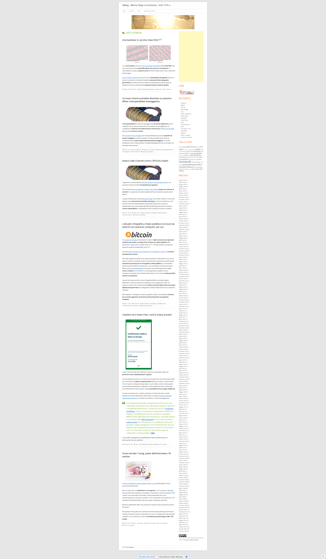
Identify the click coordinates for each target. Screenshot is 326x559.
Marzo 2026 (182, 191)
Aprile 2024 (182, 240)
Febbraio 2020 (183, 347)
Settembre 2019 (183, 358)
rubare (151, 444)
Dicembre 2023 (183, 248)
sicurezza (137, 151)
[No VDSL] (186, 92)
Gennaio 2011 (183, 437)
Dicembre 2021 (183, 300)
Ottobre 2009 (182, 460)
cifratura (148, 213)
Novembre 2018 (183, 379)
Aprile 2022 (182, 291)
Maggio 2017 (182, 407)
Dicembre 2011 (183, 430)
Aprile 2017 (182, 409)
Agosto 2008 (182, 488)
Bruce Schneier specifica (130, 78)
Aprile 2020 (182, 343)
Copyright (135, 149)
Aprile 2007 (182, 522)
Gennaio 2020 (183, 349)
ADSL (180, 147)
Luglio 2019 (182, 362)
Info (139, 11)
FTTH (190, 153)
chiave (140, 89)
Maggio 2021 (182, 315)
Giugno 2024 (182, 236)
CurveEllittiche (159, 303)
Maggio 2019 (182, 366)
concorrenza (151, 149)
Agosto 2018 (182, 385)
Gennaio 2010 (183, 454)
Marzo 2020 (182, 345)
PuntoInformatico (192, 159)
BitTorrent (191, 147)
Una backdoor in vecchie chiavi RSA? (140, 39)
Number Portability (195, 157)
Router (199, 162)
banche (143, 303)
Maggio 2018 (182, 392)
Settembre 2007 (183, 512)
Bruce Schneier (148, 199)
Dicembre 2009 (183, 456)
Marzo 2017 (182, 411)
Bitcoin (133, 245)
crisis (182, 111)
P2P (135, 303)
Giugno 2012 (182, 424)
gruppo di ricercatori (131, 240)
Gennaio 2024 (183, 246)
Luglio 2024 (182, 233)
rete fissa (194, 162)
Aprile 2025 (182, 214)
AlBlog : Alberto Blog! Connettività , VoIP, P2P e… (147, 5)
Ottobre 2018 (182, 381)
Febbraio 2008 (183, 501)
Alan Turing (152, 483)
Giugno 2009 (182, 467)
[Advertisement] (191, 56)
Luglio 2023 (182, 259)
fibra (186, 154)
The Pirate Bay (198, 167)
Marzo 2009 (182, 473)
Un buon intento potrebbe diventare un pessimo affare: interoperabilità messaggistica (147, 100)
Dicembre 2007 (183, 505)
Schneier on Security (186, 137)
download (196, 151)
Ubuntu (187, 169)
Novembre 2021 (183, 302)
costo (197, 149)
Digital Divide (189, 151)
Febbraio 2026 (183, 193)
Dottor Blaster (185, 116)
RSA (161, 89)
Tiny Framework (130, 547)
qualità (199, 159)
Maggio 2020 (182, 340)
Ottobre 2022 (182, 278)
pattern (158, 89)
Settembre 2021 (183, 306)
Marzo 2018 (182, 396)
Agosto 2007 (182, 514)
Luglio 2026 (182, 182)
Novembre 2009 (183, 458)
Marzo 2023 (182, 268)
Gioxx (182, 122)
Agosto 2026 (182, 180)
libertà (171, 149)
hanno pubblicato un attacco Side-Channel (145, 189)
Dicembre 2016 (183, 413)
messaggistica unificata (128, 151)
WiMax (181, 171)
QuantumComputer (127, 215)
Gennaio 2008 (183, 503)
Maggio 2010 (182, 445)
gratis (199, 153)
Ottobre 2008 (182, 484)
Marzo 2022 (182, 293)
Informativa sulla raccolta (146, 557)
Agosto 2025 (182, 206)
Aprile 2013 (182, 420)
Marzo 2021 (182, 319)
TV (184, 169)
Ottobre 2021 (182, 304)
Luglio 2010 (182, 443)
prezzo (185, 159)
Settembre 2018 (183, 383)
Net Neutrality (196, 155)
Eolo (202, 151)
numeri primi (131, 422)
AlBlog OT (183, 103)
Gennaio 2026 (183, 195)
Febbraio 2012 (183, 428)
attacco (146, 149)
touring (162, 523)
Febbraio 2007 (183, 527)
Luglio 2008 (182, 490)
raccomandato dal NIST (160, 182)
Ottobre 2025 (182, 201)
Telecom (190, 167)
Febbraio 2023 (183, 270)
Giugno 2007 (182, 518)
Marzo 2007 (182, 524)
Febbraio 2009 (183, 475)
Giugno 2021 (182, 313)
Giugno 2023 (182, 261)
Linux (186, 155)
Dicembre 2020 (183, 326)
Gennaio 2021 (183, 323)
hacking (151, 89)
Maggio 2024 (182, 238)
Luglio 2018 (182, 388)
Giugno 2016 (182, 415)
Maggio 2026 (182, 186)
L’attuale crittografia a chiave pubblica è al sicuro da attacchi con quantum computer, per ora (148, 225)
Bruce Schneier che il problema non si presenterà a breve (147, 252)
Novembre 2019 (183, 353)
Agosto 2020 (182, 334)
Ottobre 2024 (182, 227)
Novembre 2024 (183, 225)
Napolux (183, 133)
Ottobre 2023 (182, 253)
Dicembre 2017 (183, 402)
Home (123, 11)
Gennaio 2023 (183, 272)
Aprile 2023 (182, 266)
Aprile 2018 (182, 394)
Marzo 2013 (182, 422)
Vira (190, 169)
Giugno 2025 (182, 210)
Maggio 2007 (182, 520)
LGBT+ (157, 523)
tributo (165, 523)
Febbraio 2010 (183, 452)
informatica (153, 523)
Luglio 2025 (182, 208)
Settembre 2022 (183, 281)
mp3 (189, 155)
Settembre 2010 (183, 441)
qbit (165, 303)
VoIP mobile (195, 169)
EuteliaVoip (182, 153)
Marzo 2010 (182, 450)
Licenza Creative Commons (192, 539)
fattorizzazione (147, 419)
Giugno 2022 (182, 287)
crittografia (145, 89)
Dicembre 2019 (183, 351)
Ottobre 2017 (182, 405)
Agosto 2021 (182, 308)
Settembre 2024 (183, 229)
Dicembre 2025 (183, 197)
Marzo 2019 (182, 370)
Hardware (181, 155)
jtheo (182, 126)
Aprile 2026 (182, 189)
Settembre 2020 (183, 332)
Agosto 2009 (182, 465)
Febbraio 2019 (183, 373)
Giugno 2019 (182, 364)
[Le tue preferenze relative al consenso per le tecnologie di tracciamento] (323, 556)
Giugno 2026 (182, 184)
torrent (181, 169)
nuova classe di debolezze (152, 66)
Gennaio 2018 (183, 400)
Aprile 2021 (182, 317)
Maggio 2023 (182, 263)
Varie (134, 89)
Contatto (131, 11)
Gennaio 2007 (183, 529)
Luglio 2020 (182, 336)
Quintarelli (185, 161)
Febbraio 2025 (183, 218)
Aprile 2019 (182, 368)
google (194, 153)
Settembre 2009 (183, 462)
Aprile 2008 (182, 497)
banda (184, 147)
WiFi (201, 169)
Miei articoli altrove (149, 11)
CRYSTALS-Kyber (146, 182)
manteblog (184, 131)
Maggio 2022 (182, 289)
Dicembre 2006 (183, 531)
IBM (141, 247)
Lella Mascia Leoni (186, 129)
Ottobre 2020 (182, 330)
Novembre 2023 (183, 251)
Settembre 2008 (183, 486)
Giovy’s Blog (184, 120)
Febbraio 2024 (183, 244)
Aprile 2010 (182, 447)
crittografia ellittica (137, 268)
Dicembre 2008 (183, 480)
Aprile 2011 (182, 435)
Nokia (188, 157)
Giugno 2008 (182, 492)
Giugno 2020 (182, 338)
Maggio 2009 (182, 469)
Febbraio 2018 (183, 398)
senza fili (196, 164)
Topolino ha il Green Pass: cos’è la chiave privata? (147, 314)
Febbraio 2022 (183, 296)
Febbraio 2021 (183, 321)
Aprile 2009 (182, 471)
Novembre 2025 (183, 199)
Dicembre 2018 (183, 377)
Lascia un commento (148, 151)
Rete (140, 149)
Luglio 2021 (182, 310)
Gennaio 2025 (183, 221)
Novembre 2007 (183, 507)
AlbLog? (183, 107)
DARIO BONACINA (186, 114)
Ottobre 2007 (182, 509)
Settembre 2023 (183, 255)
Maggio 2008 (182, 494)
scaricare (187, 164)
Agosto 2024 (182, 231)
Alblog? (183, 105)
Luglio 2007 (182, 516)
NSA (154, 89)
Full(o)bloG (184, 118)
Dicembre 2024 (183, 223)
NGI (186, 157)
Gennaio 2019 (183, 375)
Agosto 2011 (182, 432)
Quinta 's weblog (185, 135)
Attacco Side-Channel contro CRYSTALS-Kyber (145, 160)
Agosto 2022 (182, 283)
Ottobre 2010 (182, 439)
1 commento (168, 89)
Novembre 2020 (183, 328)
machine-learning (161, 213)
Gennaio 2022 (183, 298)
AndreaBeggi (184, 109)
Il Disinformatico (185, 124)
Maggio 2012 (182, 426)
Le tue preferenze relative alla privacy (170, 557)
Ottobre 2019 (182, 355)
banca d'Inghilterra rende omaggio (135, 483)
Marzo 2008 (182, 499)
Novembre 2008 (183, 482)
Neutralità (182, 157)
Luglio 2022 (182, 285)
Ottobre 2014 (182, 418)
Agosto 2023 (182, 257)
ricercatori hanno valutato (133, 136)
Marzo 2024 (182, 242)
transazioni (136, 305)
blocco (197, 147)
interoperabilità (165, 149)
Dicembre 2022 (183, 274)
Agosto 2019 (182, 360)
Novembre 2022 (183, 276)
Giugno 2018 (182, 390)
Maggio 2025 (182, 212)
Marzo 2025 (182, 216)
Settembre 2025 (183, 204)
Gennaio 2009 (183, 477)
